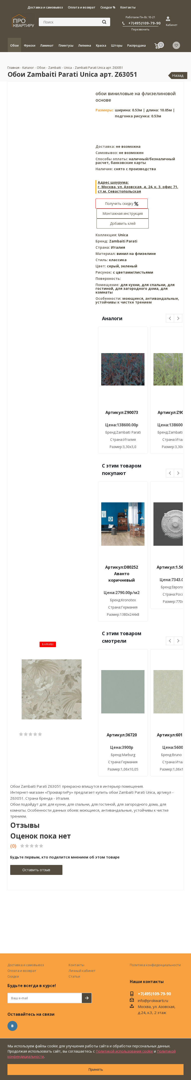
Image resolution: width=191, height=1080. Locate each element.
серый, (114, 266)
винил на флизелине (136, 253)
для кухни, (130, 284)
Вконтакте (12, 1026)
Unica (123, 234)
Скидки (13, 976)
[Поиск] (104, 22)
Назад (178, 75)
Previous (170, 318)
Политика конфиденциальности (155, 965)
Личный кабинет (82, 970)
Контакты (76, 965)
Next (178, 318)
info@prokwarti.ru (153, 1000)
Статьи (74, 976)
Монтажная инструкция (122, 213)
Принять (95, 1069)
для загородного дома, (137, 288)
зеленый (129, 266)
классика (118, 259)
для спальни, (154, 284)
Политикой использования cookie (124, 1051)
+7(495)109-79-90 (144, 22)
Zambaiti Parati (123, 241)
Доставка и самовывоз (25, 965)
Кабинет (171, 25)
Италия (118, 247)
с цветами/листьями (133, 272)
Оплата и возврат (21, 970)
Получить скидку (119, 203)
